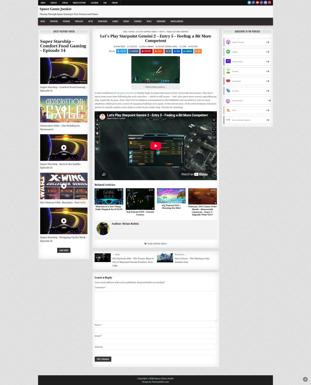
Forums (115, 2)
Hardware (161, 21)
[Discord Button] (265, 2)
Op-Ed (90, 21)
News (42, 21)
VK (169, 51)
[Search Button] (269, 2)
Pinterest (147, 51)
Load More (63, 250)
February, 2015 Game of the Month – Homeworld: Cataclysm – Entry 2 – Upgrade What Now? (202, 210)
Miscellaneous (177, 21)
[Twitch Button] (261, 2)
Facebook (134, 51)
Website (99, 347)
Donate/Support (79, 2)
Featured (138, 21)
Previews (54, 21)
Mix (199, 51)
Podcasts (79, 21)
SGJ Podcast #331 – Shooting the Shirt (171, 207)
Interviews (102, 21)
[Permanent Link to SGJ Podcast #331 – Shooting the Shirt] (171, 195)
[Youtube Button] (257, 2)
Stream (65, 2)
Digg (178, 51)
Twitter (123, 51)
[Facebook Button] (253, 2)
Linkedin (189, 51)
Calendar (94, 2)
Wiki (105, 2)
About (43, 2)
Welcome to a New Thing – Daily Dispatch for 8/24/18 (108, 208)
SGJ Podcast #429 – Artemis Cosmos (140, 213)
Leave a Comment (148, 46)
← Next (116, 254)
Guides (115, 21)
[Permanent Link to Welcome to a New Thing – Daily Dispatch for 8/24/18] (109, 196)
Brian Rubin (120, 46)
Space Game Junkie (55, 9)
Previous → (180, 254)
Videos (126, 21)
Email (98, 336)
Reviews (66, 21)
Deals (149, 21)
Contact (54, 2)
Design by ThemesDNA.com (155, 382)
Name (98, 325)
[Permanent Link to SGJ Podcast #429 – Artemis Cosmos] (140, 199)
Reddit (159, 51)
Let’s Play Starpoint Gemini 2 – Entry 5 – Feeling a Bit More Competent (155, 38)
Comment (100, 287)
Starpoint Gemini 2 (160, 243)
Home (125, 31)
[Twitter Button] (249, 2)
